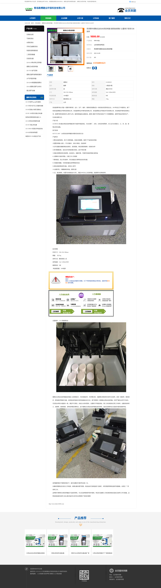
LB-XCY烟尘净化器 (31, 125)
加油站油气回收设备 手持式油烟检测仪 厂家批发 (106, 553)
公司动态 (96, 18)
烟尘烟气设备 (31, 90)
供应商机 (48, 18)
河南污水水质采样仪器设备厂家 (58, 553)
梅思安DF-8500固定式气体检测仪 (34, 136)
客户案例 (112, 18)
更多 (42, 97)
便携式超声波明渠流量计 (34, 74)
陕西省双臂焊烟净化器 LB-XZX (34, 117)
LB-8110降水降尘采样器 (34, 62)
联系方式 (128, 18)
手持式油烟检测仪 (32, 46)
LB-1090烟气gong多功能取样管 (34, 102)
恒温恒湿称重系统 (32, 50)
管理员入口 (53, 573)
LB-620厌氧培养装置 (31, 132)
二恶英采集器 (31, 54)
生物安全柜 (30, 34)
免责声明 (46, 573)
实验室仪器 (30, 58)
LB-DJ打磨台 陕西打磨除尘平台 (34, 109)
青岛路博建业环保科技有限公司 (50, 571)
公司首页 (32, 18)
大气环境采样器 (31, 78)
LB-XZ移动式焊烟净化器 (33, 121)
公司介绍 (80, 18)
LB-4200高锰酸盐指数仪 (34, 82)
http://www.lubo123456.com (56, 504)
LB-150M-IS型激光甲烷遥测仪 (34, 128)
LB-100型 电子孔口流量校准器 (34, 105)
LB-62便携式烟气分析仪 (34, 86)
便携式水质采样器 (47, 23)
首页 (32, 23)
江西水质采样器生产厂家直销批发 (80, 553)
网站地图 (59, 573)
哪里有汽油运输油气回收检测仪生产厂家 (126, 553)
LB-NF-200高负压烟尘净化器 (34, 113)
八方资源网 (40, 573)
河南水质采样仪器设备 (35, 553)
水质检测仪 (30, 42)
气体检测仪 (30, 38)
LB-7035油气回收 (32, 70)
